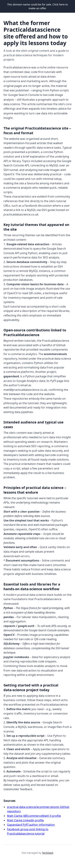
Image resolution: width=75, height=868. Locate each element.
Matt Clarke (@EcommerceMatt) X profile (34, 816)
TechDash (47, 852)
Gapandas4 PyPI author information (31, 825)
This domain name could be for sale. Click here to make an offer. (37, 6)
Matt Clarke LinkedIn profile (25, 820)
